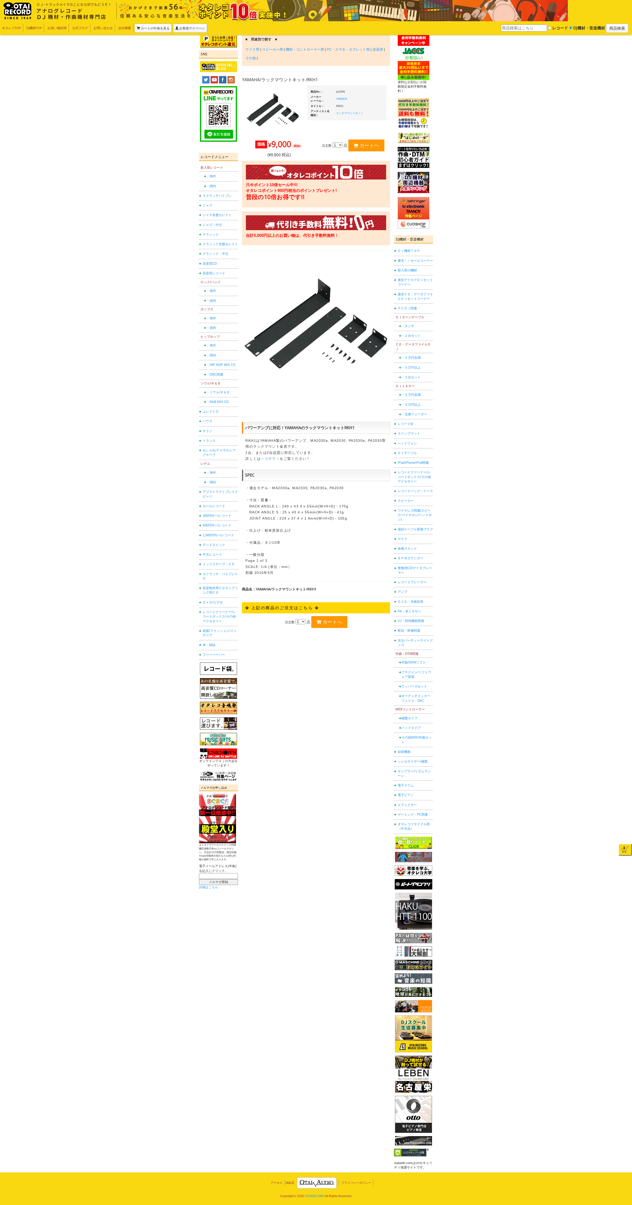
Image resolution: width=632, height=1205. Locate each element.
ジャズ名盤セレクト (217, 215)
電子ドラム (406, 785)
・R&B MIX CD (217, 402)
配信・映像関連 (409, 630)
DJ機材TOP (34, 28)
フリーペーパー (214, 655)
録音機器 (404, 752)
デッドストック (214, 545)
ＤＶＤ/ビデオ (213, 602)
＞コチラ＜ (270, 459)
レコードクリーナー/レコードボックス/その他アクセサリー (219, 616)
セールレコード (214, 506)
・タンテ (407, 326)
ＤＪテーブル (407, 453)
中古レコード (212, 554)
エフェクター (407, 805)
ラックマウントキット (349, 113)
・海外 (211, 176)
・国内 (211, 186)
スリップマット (409, 433)
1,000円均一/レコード (218, 535)
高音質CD (210, 263)
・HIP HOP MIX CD (220, 365)
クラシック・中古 (215, 254)
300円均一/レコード (217, 516)
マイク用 (252, 49)
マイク (402, 539)
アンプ (402, 592)
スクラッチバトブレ (217, 196)
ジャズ (207, 205)
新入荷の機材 (407, 270)
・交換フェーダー (414, 414)
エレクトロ (211, 411)
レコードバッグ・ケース (415, 491)
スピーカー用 (272, 49)
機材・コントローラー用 (305, 49)
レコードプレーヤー (412, 582)
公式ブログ (80, 28)
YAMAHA (341, 98)
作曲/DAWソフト (413, 662)
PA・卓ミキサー (409, 611)
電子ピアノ (406, 795)
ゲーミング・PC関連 (413, 814)
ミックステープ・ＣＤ (219, 564)
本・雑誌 (209, 645)
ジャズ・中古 (212, 225)
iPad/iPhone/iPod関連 (413, 462)
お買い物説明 (57, 28)
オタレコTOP (11, 28)
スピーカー (406, 500)
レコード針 (406, 424)
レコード (559, 28)
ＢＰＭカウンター (410, 558)
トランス (209, 440)
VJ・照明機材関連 (411, 621)
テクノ (207, 431)
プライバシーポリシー (356, 1183)
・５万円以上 (411, 367)
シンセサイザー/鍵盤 (413, 761)
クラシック (211, 234)
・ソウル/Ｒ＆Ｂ (218, 392)
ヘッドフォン (407, 443)
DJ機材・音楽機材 (588, 28)
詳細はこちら (208, 887)
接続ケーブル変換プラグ (415, 529)
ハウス (207, 421)
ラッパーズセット (414, 686)
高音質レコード (214, 273)
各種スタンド (407, 548)
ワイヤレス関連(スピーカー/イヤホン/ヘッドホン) (415, 515)
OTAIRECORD (314, 1196)
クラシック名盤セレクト (220, 244)
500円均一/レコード (217, 525)
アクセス (276, 1183)
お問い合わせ (103, 28)
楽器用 (378, 49)
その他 (250, 58)
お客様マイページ (191, 28)
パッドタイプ (411, 728)
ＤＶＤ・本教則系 (410, 601)
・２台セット (411, 336)
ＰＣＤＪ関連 (407, 308)
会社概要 (124, 28)
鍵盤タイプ (409, 718)
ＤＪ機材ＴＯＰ (409, 251)
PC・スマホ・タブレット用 (348, 49)
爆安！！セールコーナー (415, 260)
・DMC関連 (214, 374)
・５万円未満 (411, 358)
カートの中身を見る (155, 28)
